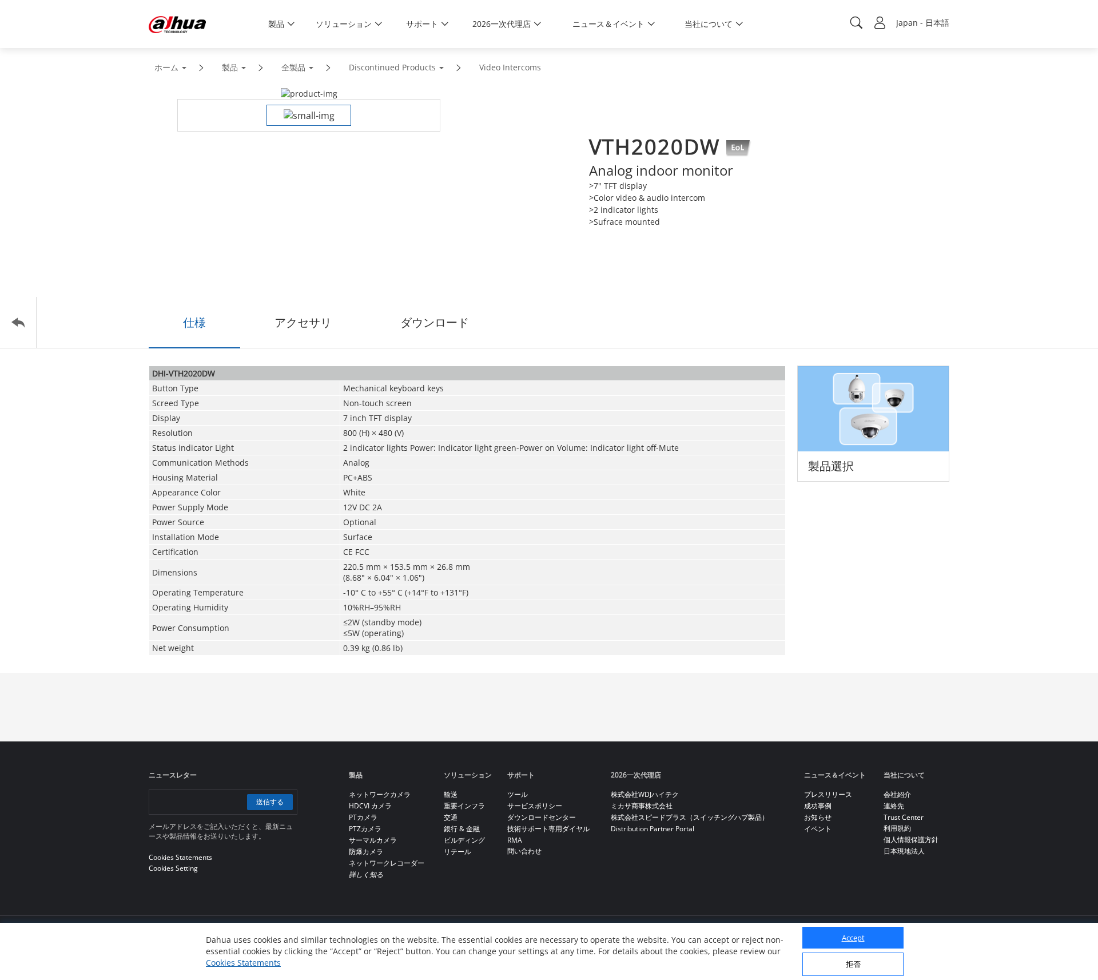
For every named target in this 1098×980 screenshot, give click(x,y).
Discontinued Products (392, 67)
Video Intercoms (510, 67)
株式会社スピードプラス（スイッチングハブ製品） (690, 817)
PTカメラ (363, 817)
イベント (818, 829)
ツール (517, 794)
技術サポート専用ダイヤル (548, 829)
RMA (514, 840)
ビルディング (464, 840)
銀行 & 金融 (462, 829)
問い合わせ (524, 851)
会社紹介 (897, 794)
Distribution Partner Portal (652, 829)
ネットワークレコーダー (386, 863)
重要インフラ (464, 806)
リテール (457, 851)
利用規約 (897, 828)
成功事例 (818, 806)
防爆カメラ (366, 851)
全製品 (293, 67)
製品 (230, 67)
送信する (270, 802)
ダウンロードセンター (541, 817)
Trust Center (904, 817)
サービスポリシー (534, 806)
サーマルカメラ (373, 840)
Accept (853, 938)
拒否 (853, 964)
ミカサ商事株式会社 (642, 806)
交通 (451, 817)
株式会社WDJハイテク (645, 794)
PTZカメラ (365, 829)
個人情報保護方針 (911, 839)
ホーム (166, 67)
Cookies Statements (243, 962)
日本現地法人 (904, 851)
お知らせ (818, 817)
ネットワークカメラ (380, 794)
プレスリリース (828, 794)
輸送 (451, 794)
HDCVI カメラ (370, 806)
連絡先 (894, 806)
